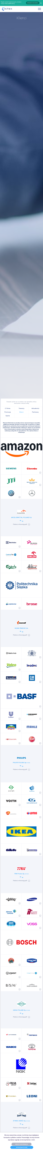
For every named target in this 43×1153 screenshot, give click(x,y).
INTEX (7, 9)
